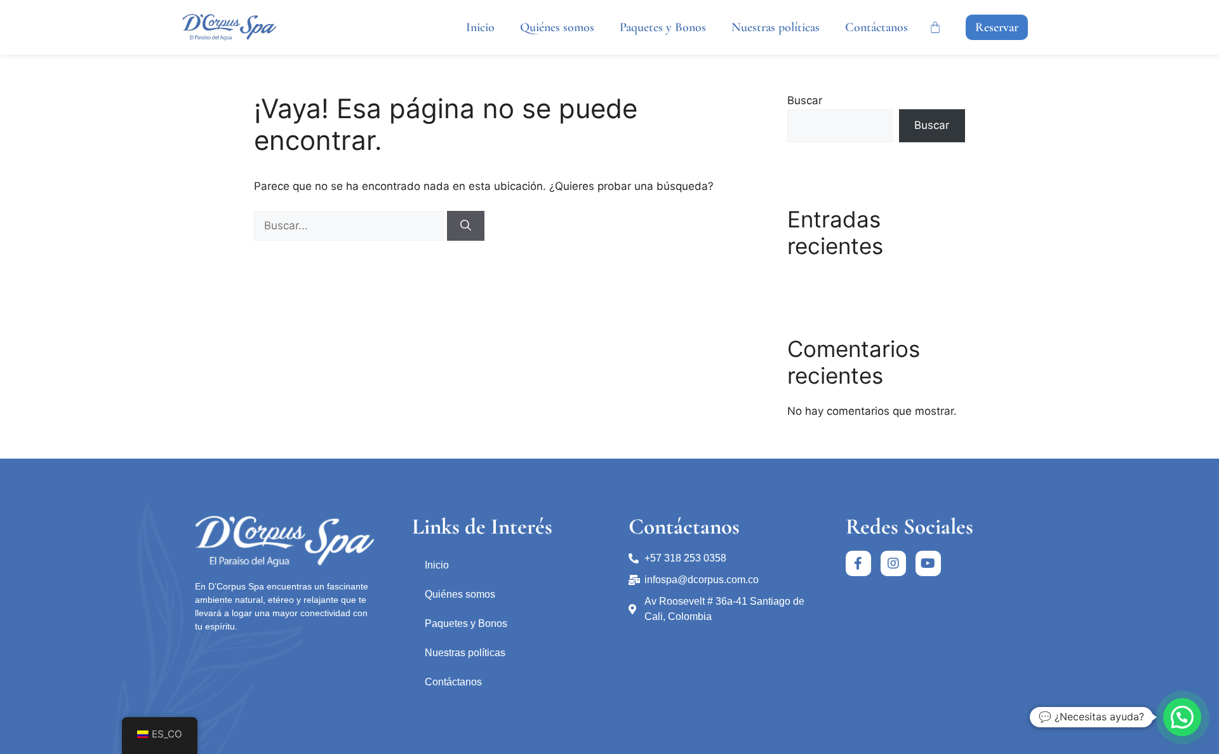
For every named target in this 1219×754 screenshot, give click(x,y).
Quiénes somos (557, 27)
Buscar (804, 100)
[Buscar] (465, 226)
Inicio (480, 27)
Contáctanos (876, 27)
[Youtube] (928, 563)
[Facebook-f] (858, 563)
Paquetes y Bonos (663, 27)
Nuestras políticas (775, 27)
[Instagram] (893, 563)
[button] (997, 27)
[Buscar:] (350, 225)
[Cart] (935, 27)
